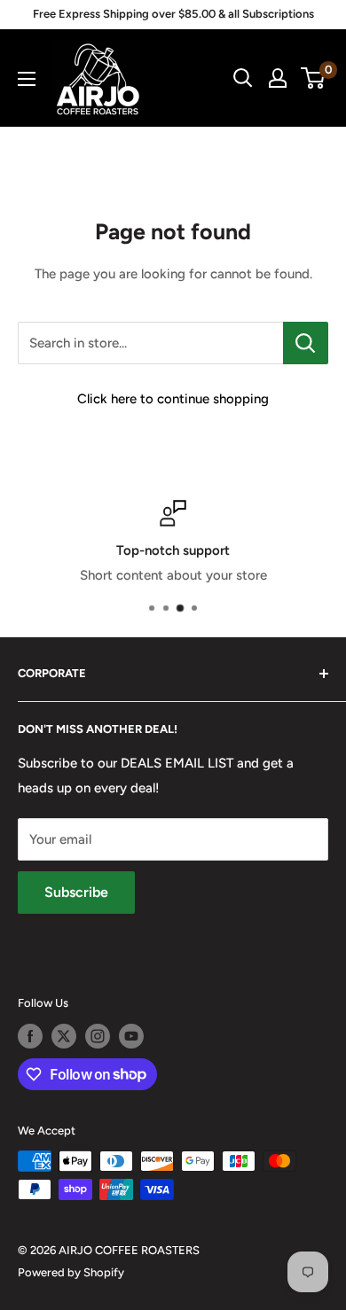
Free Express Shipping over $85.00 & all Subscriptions (173, 13)
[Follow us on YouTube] (131, 1036)
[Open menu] (26, 79)
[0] (314, 78)
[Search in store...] (305, 343)
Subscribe (76, 892)
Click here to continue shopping (173, 399)
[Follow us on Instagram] (97, 1036)
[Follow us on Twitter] (63, 1036)
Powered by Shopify (71, 1272)
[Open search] (243, 78)
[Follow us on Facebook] (30, 1036)
